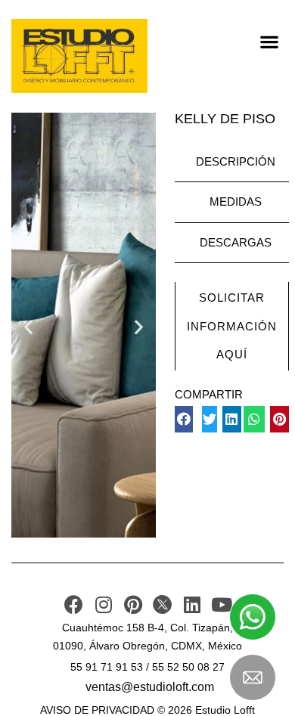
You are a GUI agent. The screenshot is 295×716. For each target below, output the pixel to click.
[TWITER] (162, 604)
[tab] (232, 162)
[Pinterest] (132, 604)
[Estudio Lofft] (79, 56)
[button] (269, 41)
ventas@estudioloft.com (149, 686)
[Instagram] (103, 604)
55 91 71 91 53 (106, 667)
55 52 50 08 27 (188, 667)
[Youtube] (221, 604)
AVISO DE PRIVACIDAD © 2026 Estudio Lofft (147, 710)
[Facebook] (73, 604)
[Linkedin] (191, 604)
